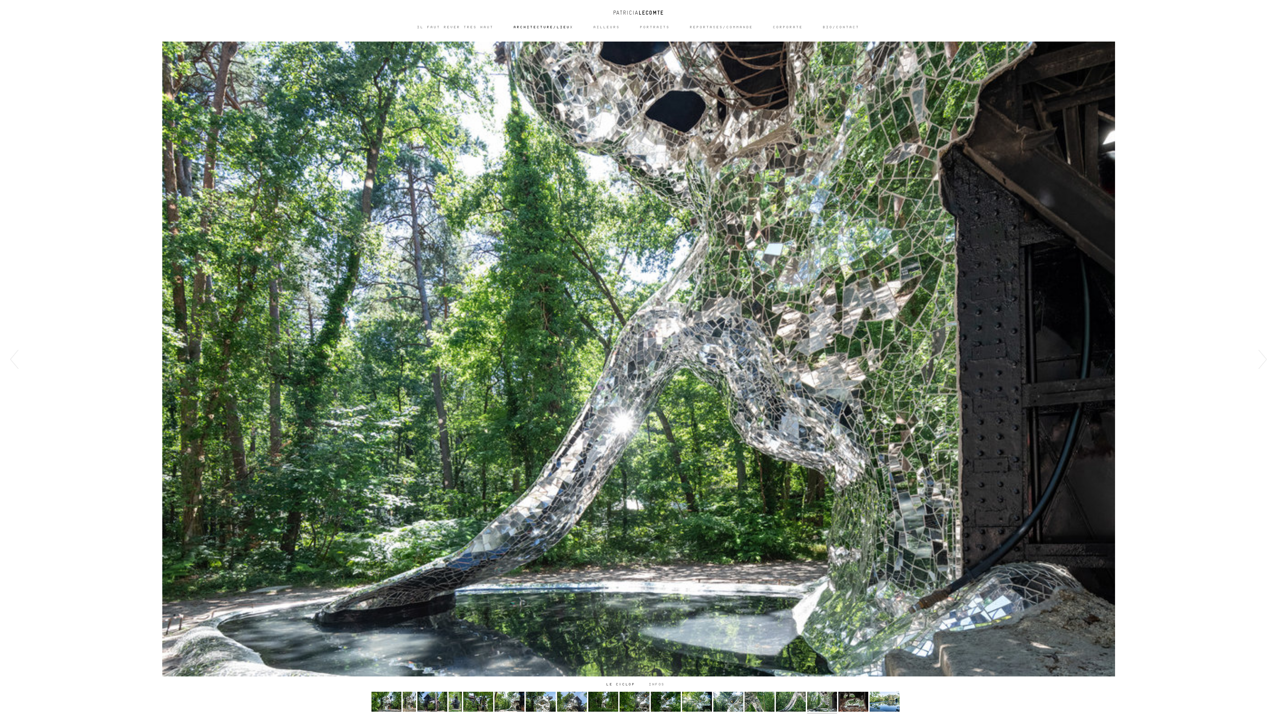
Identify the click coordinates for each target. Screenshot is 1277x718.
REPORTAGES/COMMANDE (721, 27)
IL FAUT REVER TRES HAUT (455, 27)
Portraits (655, 27)
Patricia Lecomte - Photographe (638, 12)
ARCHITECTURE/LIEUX (544, 27)
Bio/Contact (841, 27)
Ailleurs (607, 27)
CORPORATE (788, 27)
